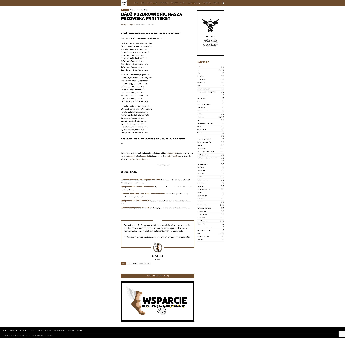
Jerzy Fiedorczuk (201, 82)
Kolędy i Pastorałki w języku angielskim (206, 92)
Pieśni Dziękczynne (201, 161)
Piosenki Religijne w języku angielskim (206, 227)
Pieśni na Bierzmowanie (202, 180)
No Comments (140, 24)
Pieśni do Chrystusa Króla (203, 154)
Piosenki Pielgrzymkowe (202, 220)
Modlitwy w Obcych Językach (203, 139)
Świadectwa (206, 3)
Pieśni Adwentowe (201, 148)
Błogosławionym (143, 159)
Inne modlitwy (200, 76)
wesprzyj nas (172, 153)
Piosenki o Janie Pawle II (202, 214)
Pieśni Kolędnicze (201, 170)
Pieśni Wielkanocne (201, 201)
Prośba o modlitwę (194, 3)
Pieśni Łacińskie (200, 173)
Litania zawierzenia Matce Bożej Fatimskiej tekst (140, 179)
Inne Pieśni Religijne (201, 79)
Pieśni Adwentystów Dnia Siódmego (205, 151)
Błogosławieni (152, 3)
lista (129, 263)
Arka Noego (199, 66)
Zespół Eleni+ (200, 239)
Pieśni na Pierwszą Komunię (203, 189)
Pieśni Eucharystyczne (202, 164)
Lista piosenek (134, 10)
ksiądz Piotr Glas (201, 107)
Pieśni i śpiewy (200, 167)
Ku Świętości (200, 114)
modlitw (176, 156)
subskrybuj (145, 156)
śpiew (141, 263)
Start (136, 3)
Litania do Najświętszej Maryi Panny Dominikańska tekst (143, 193)
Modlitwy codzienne (201, 129)
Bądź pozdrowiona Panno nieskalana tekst (137, 186)
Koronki (199, 101)
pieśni (169, 156)
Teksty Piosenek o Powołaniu (204, 236)
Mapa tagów (70, 330)
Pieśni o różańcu (200, 198)
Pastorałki (199, 145)
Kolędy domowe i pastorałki (203, 88)
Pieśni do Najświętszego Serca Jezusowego (207, 158)
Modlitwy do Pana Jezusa (203, 132)
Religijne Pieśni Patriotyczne (203, 230)
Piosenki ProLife (201, 224)
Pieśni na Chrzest (201, 186)
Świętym (132, 159)
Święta (182, 3)
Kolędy (198, 85)
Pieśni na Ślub (200, 192)
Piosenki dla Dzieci (201, 211)
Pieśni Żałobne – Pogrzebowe (204, 208)
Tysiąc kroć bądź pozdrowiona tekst (135, 207)
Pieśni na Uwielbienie (202, 195)
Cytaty (198, 73)
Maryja (135, 263)
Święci (143, 3)
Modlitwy (174, 3)
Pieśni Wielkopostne (201, 205)
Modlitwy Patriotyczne (202, 136)
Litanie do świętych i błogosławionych (206, 123)
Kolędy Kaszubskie (201, 98)
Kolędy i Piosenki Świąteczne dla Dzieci (206, 95)
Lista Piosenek (164, 3)
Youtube (131, 156)
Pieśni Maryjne (144, 10)
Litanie (198, 120)
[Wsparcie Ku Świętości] (210, 35)
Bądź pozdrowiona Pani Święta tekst (135, 200)
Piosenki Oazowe (201, 217)
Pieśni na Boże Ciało (201, 183)
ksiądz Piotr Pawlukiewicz (203, 110)
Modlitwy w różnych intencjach (204, 142)
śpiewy (148, 263)
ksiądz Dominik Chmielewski (203, 104)
